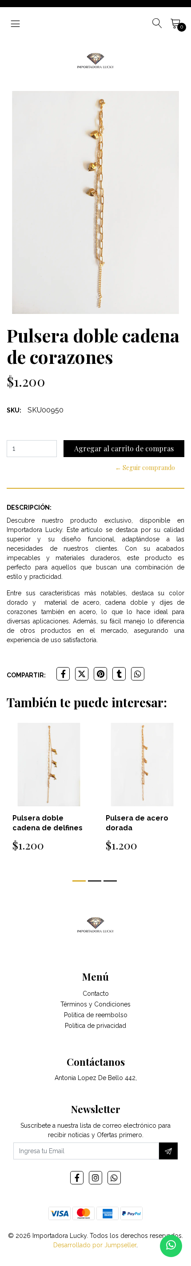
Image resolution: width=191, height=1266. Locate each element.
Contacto (96, 993)
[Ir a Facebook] (77, 1177)
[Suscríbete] (168, 1150)
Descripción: (29, 507)
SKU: (14, 410)
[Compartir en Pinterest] (100, 674)
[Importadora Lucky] (95, 59)
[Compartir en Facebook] (63, 674)
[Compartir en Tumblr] (119, 674)
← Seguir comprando (145, 467)
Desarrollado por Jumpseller (94, 1245)
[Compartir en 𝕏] (82, 674)
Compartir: (26, 675)
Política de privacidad (95, 1025)
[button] (79, 881)
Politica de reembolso (95, 1015)
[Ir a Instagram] (95, 1177)
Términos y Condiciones (95, 1004)
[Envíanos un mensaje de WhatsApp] (171, 1246)
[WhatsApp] (114, 1177)
